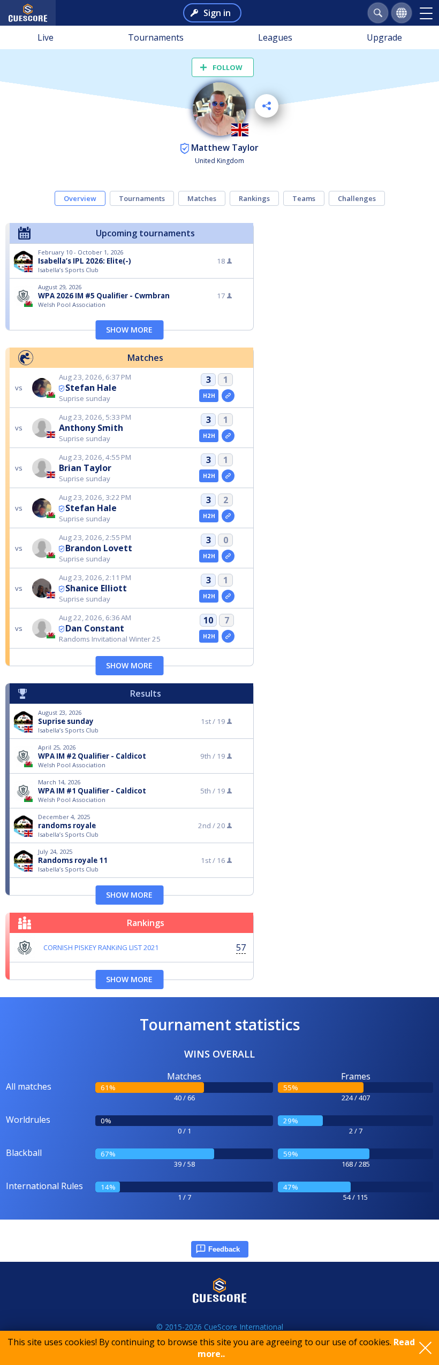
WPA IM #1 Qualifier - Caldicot (92, 791)
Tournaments (156, 37)
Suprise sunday (66, 721)
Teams (303, 198)
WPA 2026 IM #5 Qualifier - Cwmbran (104, 295)
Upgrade (384, 37)
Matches (201, 198)
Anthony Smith (91, 428)
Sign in (217, 13)
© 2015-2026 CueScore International (219, 1327)
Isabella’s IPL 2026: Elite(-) (84, 261)
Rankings (254, 198)
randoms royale (67, 825)
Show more (129, 330)
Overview (80, 198)
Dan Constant (94, 628)
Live (45, 37)
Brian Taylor (85, 468)
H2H (209, 395)
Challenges (357, 198)
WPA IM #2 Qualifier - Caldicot (92, 756)
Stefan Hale (91, 388)
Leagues (275, 37)
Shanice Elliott (96, 588)
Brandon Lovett (98, 548)
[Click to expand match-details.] (228, 395)
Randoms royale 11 (73, 860)
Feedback (224, 1249)
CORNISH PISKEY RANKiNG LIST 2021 (100, 947)
